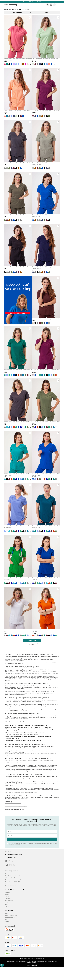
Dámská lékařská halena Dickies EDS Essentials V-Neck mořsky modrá (18, 474)
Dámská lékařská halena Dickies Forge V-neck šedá (17, 163)
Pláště (6, 904)
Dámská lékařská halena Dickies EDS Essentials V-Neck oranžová (46, 630)
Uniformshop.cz (40, 958)
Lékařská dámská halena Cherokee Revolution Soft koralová (16, 111)
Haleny (7, 894)
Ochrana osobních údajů (11, 915)
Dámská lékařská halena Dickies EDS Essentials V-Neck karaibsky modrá (46, 526)
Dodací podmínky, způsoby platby (13, 876)
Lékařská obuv (8, 898)
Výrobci (7, 921)
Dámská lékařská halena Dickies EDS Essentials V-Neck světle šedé (18, 578)
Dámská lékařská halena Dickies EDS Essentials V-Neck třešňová (46, 370)
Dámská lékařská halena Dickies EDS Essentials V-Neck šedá (18, 422)
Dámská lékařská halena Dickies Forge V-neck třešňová (46, 110)
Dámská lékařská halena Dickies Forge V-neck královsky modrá (43, 215)
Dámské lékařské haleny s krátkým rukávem (16, 806)
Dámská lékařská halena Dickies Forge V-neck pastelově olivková (43, 163)
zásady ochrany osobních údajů (39, 961)
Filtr (46, 12)
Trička (6, 902)
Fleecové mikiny (9, 900)
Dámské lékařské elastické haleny (13, 803)
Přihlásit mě (32, 840)
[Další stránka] (38, 644)
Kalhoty (7, 896)
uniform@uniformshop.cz (14, 861)
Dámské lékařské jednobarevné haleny (15, 809)
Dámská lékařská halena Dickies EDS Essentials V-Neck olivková (46, 422)
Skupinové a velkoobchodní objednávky (15, 880)
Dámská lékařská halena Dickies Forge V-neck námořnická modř (43, 267)
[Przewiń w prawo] (30, 64)
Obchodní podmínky (10, 917)
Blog (6, 919)
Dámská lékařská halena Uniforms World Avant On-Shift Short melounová (18, 59)
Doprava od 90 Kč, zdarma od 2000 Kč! (32, 1)
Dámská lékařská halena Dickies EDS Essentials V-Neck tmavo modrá (46, 578)
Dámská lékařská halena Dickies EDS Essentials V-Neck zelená (18, 370)
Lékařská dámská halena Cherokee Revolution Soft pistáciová (45, 59)
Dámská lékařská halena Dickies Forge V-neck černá (17, 267)
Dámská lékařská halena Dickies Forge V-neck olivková (17, 215)
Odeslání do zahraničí (10, 885)
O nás (6, 913)
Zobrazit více (32, 640)
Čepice (6, 906)
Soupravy (7, 892)
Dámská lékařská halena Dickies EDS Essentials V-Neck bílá (18, 630)
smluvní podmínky (52, 961)
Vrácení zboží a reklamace (11, 878)
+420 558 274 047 (12, 857)
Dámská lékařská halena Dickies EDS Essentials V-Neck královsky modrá (46, 474)
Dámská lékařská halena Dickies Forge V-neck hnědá (45, 319)
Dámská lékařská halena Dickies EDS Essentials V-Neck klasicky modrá (18, 526)
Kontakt (7, 874)
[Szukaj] (54, 4)
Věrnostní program (9, 883)
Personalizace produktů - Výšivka (13, 882)
